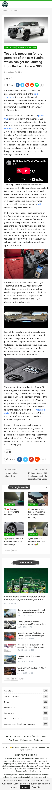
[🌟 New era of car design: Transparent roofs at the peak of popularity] (38, 499)
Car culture (38, 740)
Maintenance (9, 707)
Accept (25, 787)
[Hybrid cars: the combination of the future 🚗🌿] (38, 529)
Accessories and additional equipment (19, 724)
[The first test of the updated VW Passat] (10, 659)
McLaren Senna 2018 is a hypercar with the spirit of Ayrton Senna (37, 476)
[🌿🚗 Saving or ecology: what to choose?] (14, 499)
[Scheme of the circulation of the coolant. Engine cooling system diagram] (10, 648)
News (6, 702)
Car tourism (9, 713)
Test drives (13, 740)
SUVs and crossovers (27, 47)
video (40, 204)
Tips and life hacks (11, 696)
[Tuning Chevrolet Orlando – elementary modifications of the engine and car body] (10, 625)
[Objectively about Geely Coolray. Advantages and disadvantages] (10, 636)
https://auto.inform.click (34, 759)
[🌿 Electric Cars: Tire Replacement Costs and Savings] (14, 529)
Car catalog (10, 47)
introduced (9, 128)
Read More (37, 787)
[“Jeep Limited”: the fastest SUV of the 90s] (10, 671)
